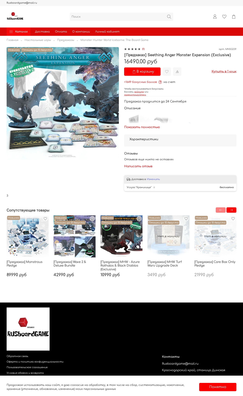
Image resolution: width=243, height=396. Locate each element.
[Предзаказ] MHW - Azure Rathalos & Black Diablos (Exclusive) (120, 265)
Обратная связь (17, 356)
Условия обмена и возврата (25, 373)
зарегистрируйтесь (135, 95)
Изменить (153, 179)
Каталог (21, 31)
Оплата (61, 31)
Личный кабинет (107, 31)
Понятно (217, 387)
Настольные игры (38, 40)
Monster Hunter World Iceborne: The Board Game (114, 40)
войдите (139, 92)
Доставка (42, 31)
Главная (12, 40)
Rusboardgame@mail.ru (22, 2)
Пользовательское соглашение (27, 367)
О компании (81, 31)
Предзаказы (65, 40)
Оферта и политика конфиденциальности (35, 361)
